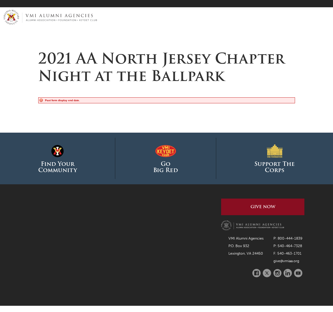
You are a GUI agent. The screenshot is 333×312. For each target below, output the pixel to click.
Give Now (263, 207)
